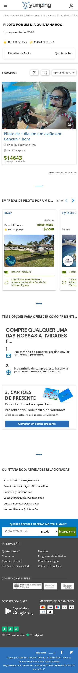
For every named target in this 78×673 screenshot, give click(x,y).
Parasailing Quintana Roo (18, 491)
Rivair (8, 213)
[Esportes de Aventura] (37, 5)
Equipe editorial (12, 561)
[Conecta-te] (71, 5)
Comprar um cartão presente (37, 423)
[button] (71, 200)
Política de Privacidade (16, 566)
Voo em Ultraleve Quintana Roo (21, 509)
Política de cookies (49, 566)
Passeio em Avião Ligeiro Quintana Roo (26, 486)
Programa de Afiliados (52, 556)
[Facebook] (61, 653)
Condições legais (48, 561)
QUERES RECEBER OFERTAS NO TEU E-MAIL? (38, 524)
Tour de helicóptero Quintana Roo (23, 480)
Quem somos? (11, 551)
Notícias (43, 551)
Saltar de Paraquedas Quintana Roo (24, 497)
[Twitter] (71, 653)
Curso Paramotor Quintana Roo (22, 503)
